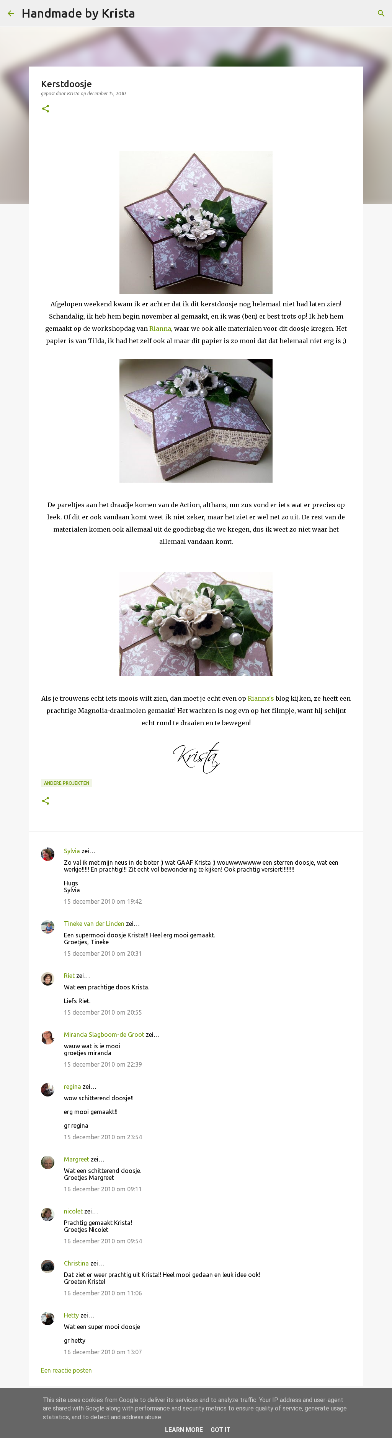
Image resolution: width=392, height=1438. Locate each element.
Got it (220, 1429)
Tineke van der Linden (94, 923)
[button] (45, 109)
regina (72, 1086)
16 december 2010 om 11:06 (103, 1293)
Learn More (184, 1429)
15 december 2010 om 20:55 (103, 1012)
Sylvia (72, 851)
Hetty (71, 1315)
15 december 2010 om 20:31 (103, 953)
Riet (69, 975)
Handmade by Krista (78, 13)
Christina (76, 1263)
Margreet (76, 1159)
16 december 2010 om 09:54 (103, 1241)
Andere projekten (66, 783)
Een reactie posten (66, 1370)
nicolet (73, 1211)
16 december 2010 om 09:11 (103, 1189)
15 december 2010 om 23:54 (103, 1137)
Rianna (159, 328)
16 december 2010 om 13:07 (103, 1352)
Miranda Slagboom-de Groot (104, 1034)
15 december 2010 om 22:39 (103, 1064)
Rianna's (261, 698)
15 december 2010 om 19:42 (103, 901)
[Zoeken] (145, 13)
